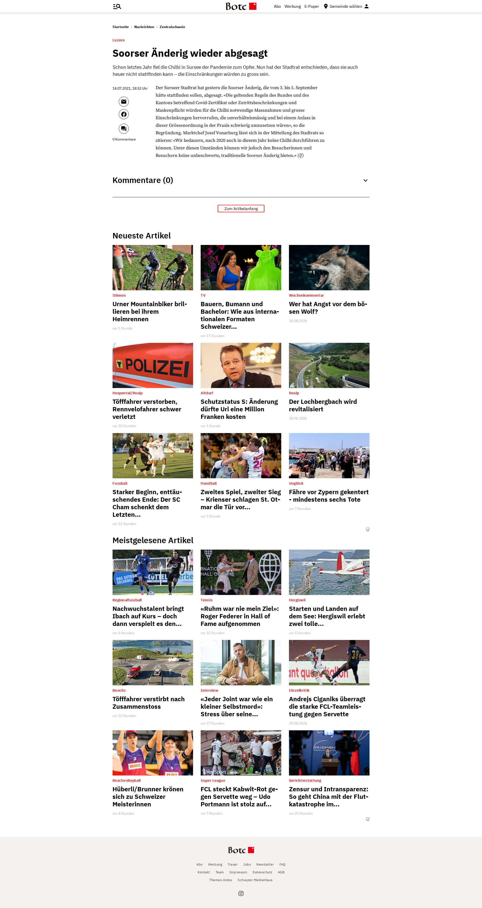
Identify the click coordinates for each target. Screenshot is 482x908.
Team (220, 872)
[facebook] (137, 116)
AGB (281, 872)
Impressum (238, 872)
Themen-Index (220, 880)
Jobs (247, 864)
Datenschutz (262, 872)
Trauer (233, 864)
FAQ (282, 864)
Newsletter (265, 864)
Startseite (120, 27)
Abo (277, 6)
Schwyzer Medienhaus (255, 880)
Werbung (293, 6)
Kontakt (204, 872)
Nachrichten (144, 27)
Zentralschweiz (172, 27)
